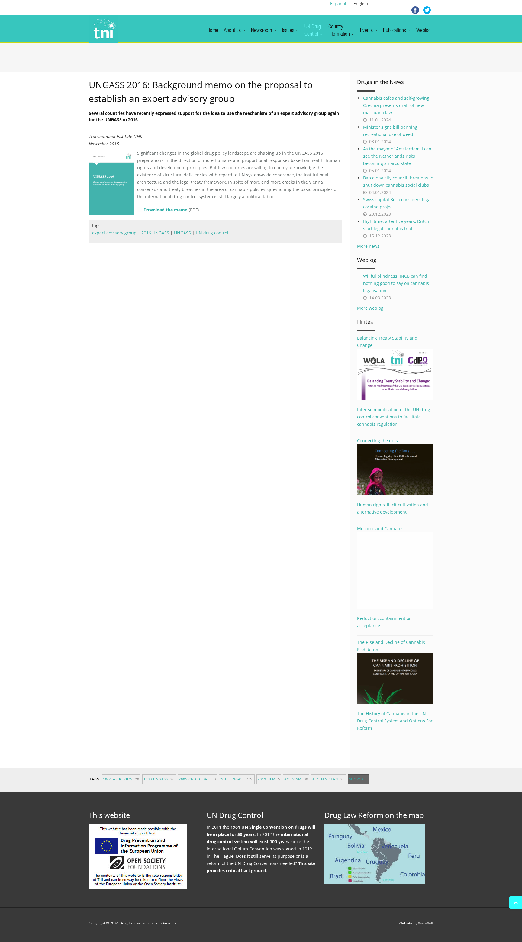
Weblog (423, 31)
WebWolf (425, 923)
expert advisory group (114, 233)
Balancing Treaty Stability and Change (387, 341)
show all (358, 779)
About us (233, 31)
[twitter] (427, 9)
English (360, 3)
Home (212, 31)
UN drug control (212, 233)
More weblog (370, 308)
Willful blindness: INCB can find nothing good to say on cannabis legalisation (396, 283)
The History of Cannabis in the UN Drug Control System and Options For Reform (395, 721)
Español (338, 3)
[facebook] (415, 9)
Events (367, 31)
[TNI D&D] (103, 29)
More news (368, 246)
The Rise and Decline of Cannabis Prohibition (391, 645)
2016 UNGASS (155, 233)
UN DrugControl (312, 30)
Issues (288, 31)
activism (296, 779)
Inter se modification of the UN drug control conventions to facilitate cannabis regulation (393, 417)
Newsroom (262, 31)
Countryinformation (339, 30)
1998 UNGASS (159, 779)
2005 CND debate (197, 779)
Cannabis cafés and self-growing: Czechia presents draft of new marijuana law (396, 105)
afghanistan (328, 779)
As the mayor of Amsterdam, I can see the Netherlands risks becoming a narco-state (397, 156)
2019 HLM (269, 779)
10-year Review (121, 779)
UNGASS (182, 233)
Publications (395, 31)
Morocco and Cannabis (380, 528)
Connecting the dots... (379, 441)
